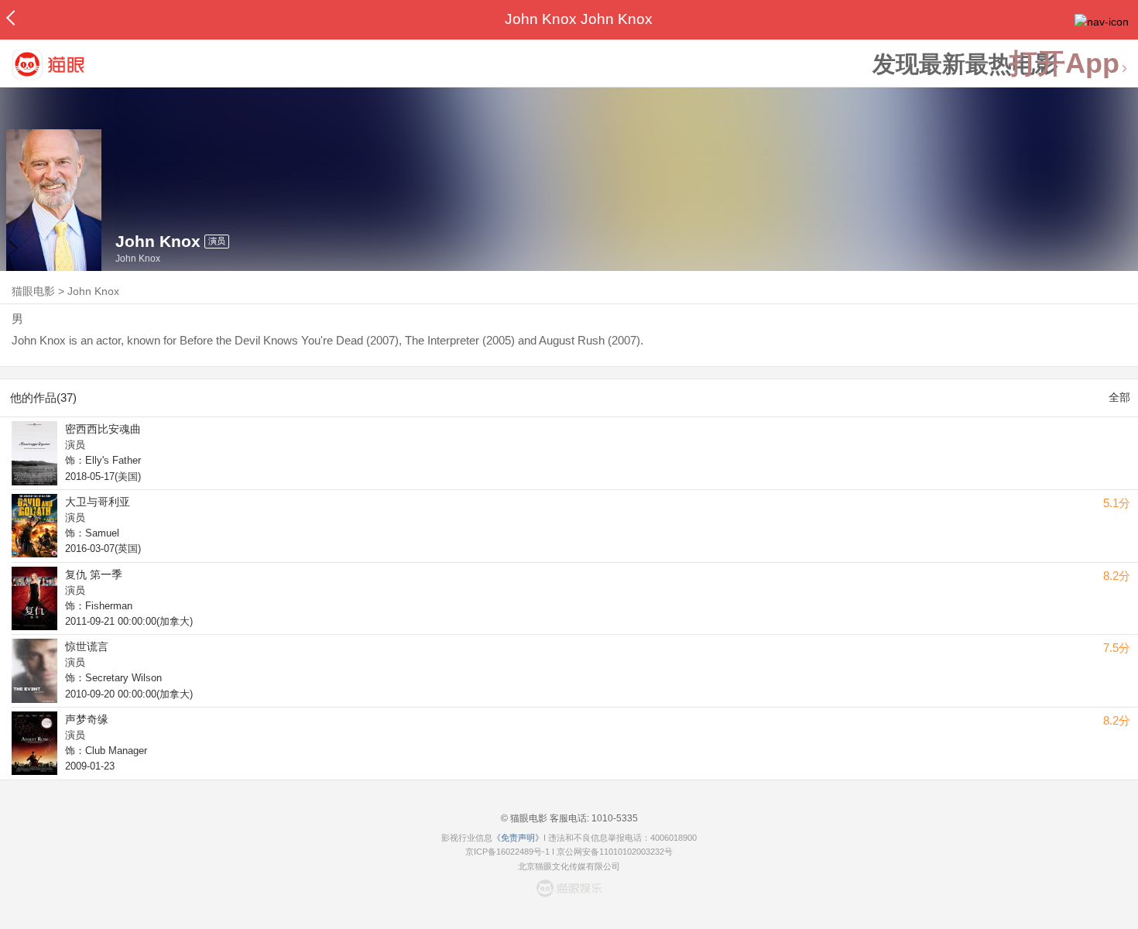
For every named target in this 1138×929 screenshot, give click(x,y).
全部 (1119, 397)
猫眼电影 (33, 291)
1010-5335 (613, 818)
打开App (1064, 64)
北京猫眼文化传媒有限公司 (569, 866)
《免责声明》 (517, 837)
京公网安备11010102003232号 (615, 851)
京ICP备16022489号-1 (507, 851)
